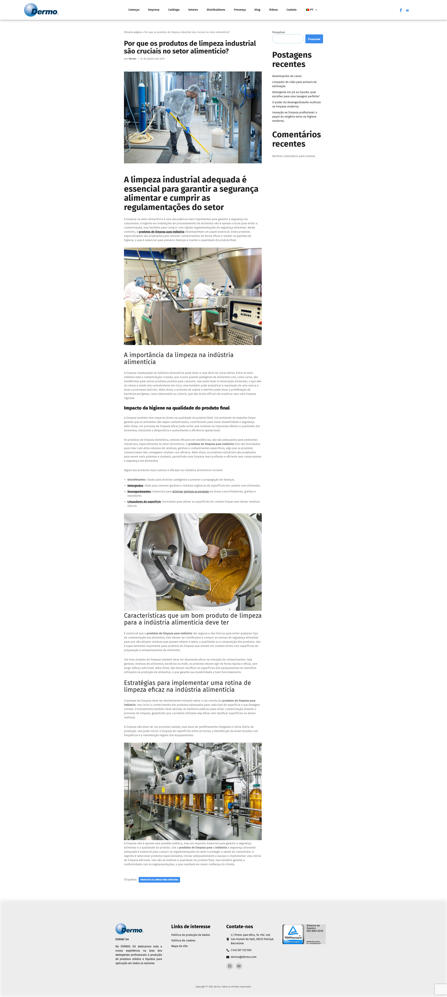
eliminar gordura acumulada (191, 491)
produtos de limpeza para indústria (159, 880)
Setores (193, 9)
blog (257, 9)
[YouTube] (407, 9)
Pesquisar (278, 32)
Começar (134, 9)
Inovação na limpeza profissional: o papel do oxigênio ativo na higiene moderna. (294, 116)
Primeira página (133, 32)
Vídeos (273, 9)
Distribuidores (216, 9)
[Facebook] (400, 9)
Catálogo (173, 9)
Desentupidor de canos (287, 76)
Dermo (132, 58)
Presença (240, 9)
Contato (291, 9)
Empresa (153, 9)
